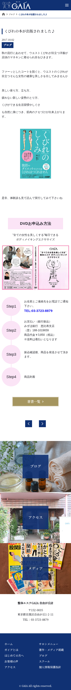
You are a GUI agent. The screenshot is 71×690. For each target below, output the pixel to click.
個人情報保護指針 (50, 667)
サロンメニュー (48, 644)
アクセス (10, 667)
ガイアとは (11, 650)
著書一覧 (33, 402)
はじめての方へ (14, 655)
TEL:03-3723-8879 (38, 311)
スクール (44, 661)
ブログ (7, 45)
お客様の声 (11, 661)
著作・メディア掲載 (51, 650)
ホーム (8, 644)
